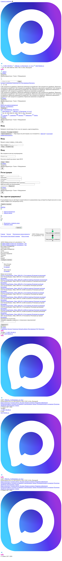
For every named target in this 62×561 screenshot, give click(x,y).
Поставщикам (25, 83)
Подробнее (4, 278)
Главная (3, 234)
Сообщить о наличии (6, 259)
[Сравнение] (2, 85)
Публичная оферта (6, 404)
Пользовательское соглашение (45, 404)
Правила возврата (30, 402)
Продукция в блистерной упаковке (10, 236)
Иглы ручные (25, 236)
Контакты (32, 83)
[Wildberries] (2, 335)
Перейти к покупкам (6, 204)
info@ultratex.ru (6, 111)
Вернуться (11, 186)
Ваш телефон (4, 145)
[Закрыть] (2, 121)
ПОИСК (18, 227)
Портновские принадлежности (21, 234)
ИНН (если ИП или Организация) (10, 184)
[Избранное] (4, 85)
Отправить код (9, 146)
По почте (3, 132)
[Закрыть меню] (2, 103)
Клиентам (15, 83)
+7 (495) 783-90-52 (11, 332)
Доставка (22, 402)
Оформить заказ (8, 224)
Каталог (3, 83)
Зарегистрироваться (6, 133)
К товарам (7, 267)
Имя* (2, 176)
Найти (19, 81)
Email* (2, 181)
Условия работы (14, 402)
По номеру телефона (12, 132)
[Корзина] (6, 85)
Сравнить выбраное (6, 1)
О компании (8, 83)
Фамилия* (3, 177)
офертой (43, 133)
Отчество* (3, 179)
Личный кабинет (23, 329)
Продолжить (4, 186)
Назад (2, 146)
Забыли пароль (8, 213)
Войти (7, 162)
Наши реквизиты (5, 402)
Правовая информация (41, 402)
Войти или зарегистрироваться (9, 105)
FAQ (19, 83)
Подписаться (4, 324)
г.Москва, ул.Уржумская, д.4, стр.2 (22, 111)
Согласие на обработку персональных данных (24, 404)
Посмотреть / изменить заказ (12, 223)
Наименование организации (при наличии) (13, 182)
